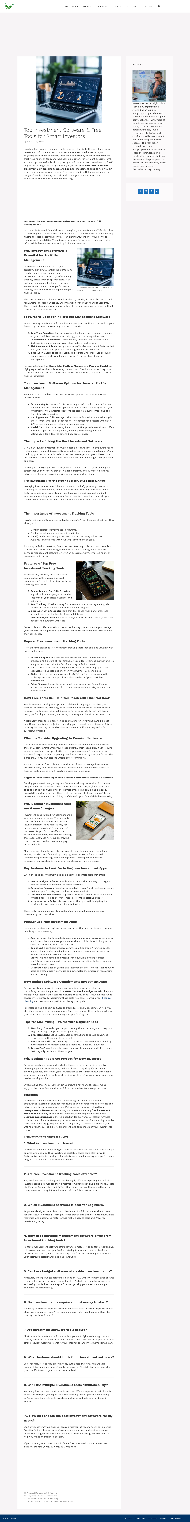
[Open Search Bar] (159, 6)
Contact (149, 6)
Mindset (87, 6)
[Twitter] (157, 191)
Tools (136, 6)
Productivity (103, 6)
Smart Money (71, 6)
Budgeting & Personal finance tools (43, 1496)
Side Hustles (121, 6)
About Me (128, 1518)
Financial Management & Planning (42, 1493)
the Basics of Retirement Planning (42, 1498)
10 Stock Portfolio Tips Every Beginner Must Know (50, 1501)
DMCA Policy (153, 1518)
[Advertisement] (95, 32)
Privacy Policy (140, 1518)
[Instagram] (146, 191)
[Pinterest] (151, 191)
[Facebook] (140, 191)
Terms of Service (175, 1518)
